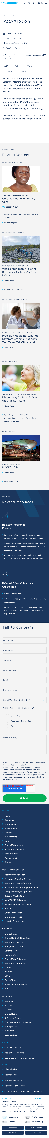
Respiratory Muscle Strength (18, 883)
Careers (8, 832)
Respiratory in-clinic (14, 942)
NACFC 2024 (10, 467)
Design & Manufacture (14, 1053)
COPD (7, 976)
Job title (6, 656)
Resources (9, 1001)
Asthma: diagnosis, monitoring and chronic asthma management (25, 600)
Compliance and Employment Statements (23, 1091)
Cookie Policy (10, 1075)
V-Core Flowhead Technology (19, 904)
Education (9, 1005)
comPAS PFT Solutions (15, 900)
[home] (11, 3)
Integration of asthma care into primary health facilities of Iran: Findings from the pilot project (23, 536)
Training (9, 1010)
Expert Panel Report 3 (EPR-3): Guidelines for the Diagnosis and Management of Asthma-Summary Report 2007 (24, 610)
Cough (8, 967)
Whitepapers (11, 1026)
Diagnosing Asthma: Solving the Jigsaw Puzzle (20, 399)
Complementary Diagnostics (18, 891)
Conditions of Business (14, 1086)
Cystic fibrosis (11, 980)
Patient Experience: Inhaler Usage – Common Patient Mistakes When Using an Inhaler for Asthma (21, 418)
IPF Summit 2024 (11, 482)
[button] (6, 1098)
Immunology (9, 71)
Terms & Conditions (13, 1080)
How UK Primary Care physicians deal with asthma (21, 216)
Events (8, 862)
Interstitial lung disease (16, 984)
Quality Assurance (12, 1047)
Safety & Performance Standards (19, 1058)
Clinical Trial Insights (14, 845)
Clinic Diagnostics (13, 917)
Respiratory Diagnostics (16, 875)
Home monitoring (13, 955)
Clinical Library (12, 1014)
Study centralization (14, 946)
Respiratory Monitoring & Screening (22, 887)
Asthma (18, 66)
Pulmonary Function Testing (18, 879)
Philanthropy (11, 828)
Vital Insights (11, 837)
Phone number (8, 686)
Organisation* (8, 666)
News (7, 841)
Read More (9, 281)
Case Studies (11, 1035)
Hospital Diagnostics (14, 921)
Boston (23, 71)
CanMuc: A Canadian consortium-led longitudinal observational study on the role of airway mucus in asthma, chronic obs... (24, 546)
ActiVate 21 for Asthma (13, 290)
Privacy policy (41, 1098)
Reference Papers (13, 1018)
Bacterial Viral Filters (14, 896)
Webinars (9, 1030)
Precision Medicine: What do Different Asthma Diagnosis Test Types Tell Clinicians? (20, 339)
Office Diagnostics (13, 913)
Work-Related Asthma (13, 594)
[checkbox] (24, 721)
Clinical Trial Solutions (15, 959)
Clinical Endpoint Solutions (17, 938)
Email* (5, 676)
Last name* (7, 646)
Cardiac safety (11, 951)
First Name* (7, 636)
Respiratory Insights (14, 849)
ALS (6, 988)
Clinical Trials (11, 934)
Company (9, 820)
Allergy (30, 66)
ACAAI (7, 66)
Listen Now (10, 206)
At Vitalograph (11, 858)
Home (7, 816)
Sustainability (11, 824)
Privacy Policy (11, 779)
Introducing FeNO (11, 223)
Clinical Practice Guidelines (18, 1022)
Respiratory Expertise (15, 963)
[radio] (24, 716)
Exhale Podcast (12, 853)
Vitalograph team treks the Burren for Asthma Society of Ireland (20, 272)
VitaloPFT (9, 908)
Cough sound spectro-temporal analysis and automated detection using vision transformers (23, 556)
